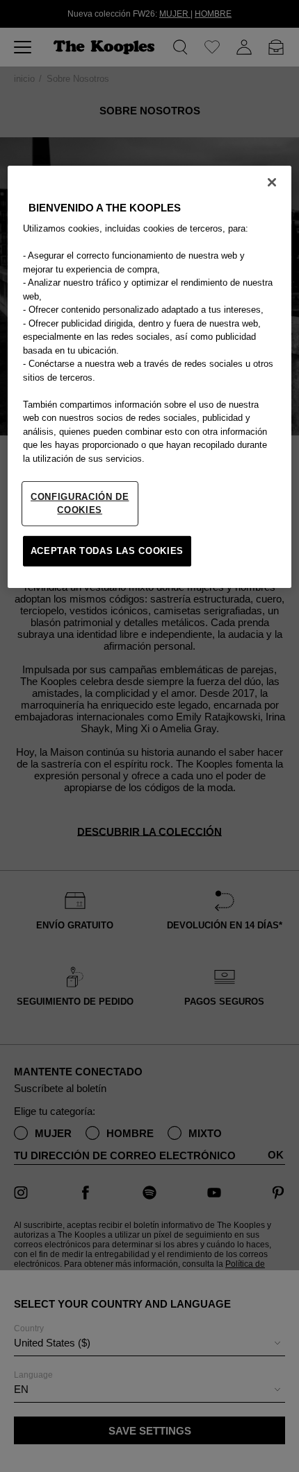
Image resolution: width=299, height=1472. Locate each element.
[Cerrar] (272, 182)
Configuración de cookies (80, 503)
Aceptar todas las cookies (107, 551)
